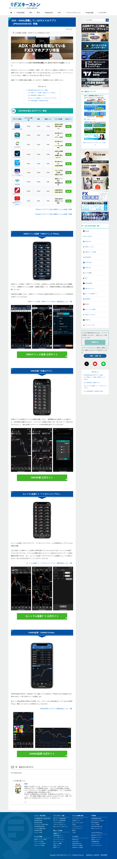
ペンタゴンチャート (77, 826)
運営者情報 (104, 855)
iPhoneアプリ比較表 (77, 845)
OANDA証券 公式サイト (42, 753)
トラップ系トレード (58, 837)
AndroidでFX (75, 841)
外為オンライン (17, 194)
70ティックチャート (58, 841)
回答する (95, 342)
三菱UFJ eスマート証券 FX (17, 203)
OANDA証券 (17, 157)
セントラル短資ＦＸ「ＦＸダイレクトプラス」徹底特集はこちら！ (48, 563)
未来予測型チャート (58, 835)
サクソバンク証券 (90, 309)
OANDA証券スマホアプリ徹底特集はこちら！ (55, 708)
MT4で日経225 (95, 822)
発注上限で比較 (38, 822)
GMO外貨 (17, 138)
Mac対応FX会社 (38, 820)
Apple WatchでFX (76, 843)
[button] (107, 20)
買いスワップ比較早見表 (59, 818)
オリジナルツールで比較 (97, 820)
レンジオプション (95, 843)
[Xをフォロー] (25, 802)
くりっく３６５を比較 (39, 843)
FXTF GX (88, 267)
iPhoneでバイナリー (96, 835)
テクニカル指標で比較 (39, 828)
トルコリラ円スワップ (58, 822)
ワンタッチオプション (96, 845)
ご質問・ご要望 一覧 (95, 356)
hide (26, 784)
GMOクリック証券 (17, 129)
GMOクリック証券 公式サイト (42, 354)
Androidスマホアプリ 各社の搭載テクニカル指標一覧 (52, 214)
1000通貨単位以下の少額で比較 (42, 818)
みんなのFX (17, 147)
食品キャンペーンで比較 (40, 839)
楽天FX (87, 304)
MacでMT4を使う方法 (96, 826)
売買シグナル (56, 845)
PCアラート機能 (57, 843)
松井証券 (17, 184)
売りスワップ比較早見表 (59, 820)
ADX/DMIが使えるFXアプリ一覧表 (38, 90)
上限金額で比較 (95, 841)
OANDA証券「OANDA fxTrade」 (40, 100)
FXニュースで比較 (38, 841)
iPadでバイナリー (95, 839)
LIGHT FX (17, 166)
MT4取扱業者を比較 (96, 818)
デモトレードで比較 (39, 845)
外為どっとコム (89, 246)
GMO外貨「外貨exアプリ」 (39, 95)
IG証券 (87, 231)
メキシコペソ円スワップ (59, 824)
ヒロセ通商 (88, 273)
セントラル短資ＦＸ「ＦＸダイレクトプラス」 (44, 98)
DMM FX (87, 320)
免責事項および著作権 (92, 855)
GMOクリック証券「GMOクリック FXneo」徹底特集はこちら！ (49, 301)
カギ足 (74, 832)
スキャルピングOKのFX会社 (41, 824)
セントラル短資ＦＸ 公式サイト (42, 616)
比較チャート (56, 847)
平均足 (74, 824)
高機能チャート (57, 833)
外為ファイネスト (90, 314)
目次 (39, 86)
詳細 (69, 126)
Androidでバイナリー (96, 837)
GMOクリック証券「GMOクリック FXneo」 (43, 92)
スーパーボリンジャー (77, 818)
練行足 (74, 830)
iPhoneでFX (75, 839)
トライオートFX (89, 325)
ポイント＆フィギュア (77, 822)
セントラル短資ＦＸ (17, 175)
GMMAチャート (76, 820)
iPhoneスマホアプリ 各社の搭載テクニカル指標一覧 (53, 209)
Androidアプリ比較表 (77, 847)
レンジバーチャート (77, 828)
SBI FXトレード (89, 288)
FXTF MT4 (88, 262)
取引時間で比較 (38, 830)
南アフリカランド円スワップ (60, 826)
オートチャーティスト (58, 839)
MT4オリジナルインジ (96, 828)
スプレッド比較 (38, 832)
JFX (86, 278)
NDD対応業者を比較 (39, 826)
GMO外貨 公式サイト (42, 477)
